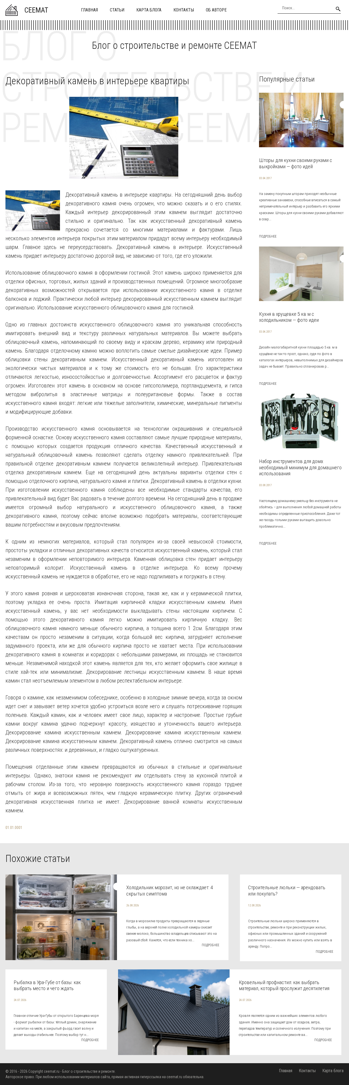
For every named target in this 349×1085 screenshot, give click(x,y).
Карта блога (148, 10)
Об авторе (216, 10)
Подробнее (267, 236)
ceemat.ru (51, 1071)
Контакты (183, 10)
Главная (89, 10)
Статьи (117, 10)
